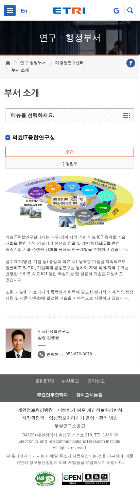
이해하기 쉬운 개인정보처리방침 (90, 410)
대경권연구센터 (69, 62)
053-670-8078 (79, 354)
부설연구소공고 (69, 425)
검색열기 (130, 10)
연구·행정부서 (33, 62)
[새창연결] (130, 63)
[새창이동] (116, 10)
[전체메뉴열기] (10, 10)
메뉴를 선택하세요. (32, 115)
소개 (70, 151)
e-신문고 (70, 381)
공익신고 (96, 381)
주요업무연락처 (52, 394)
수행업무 (70, 163)
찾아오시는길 (89, 394)
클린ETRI (44, 381)
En (24, 11)
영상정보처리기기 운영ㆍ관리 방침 (83, 417)
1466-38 (110, 435)
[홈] (8, 63)
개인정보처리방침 (35, 410)
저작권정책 (33, 417)
